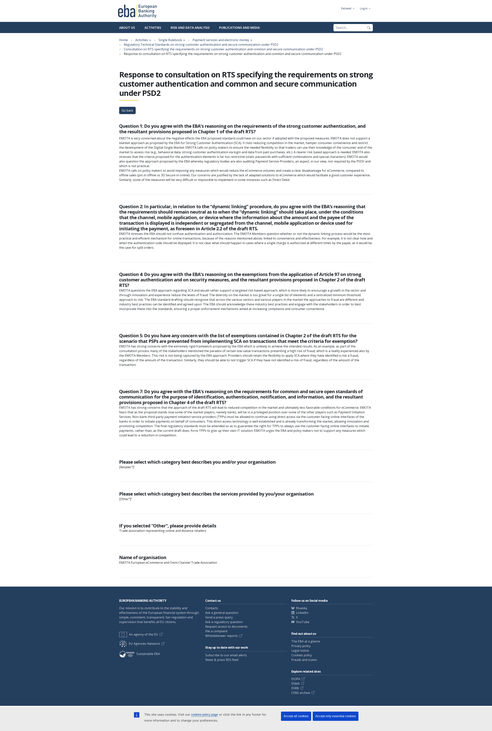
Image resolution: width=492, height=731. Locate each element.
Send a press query (219, 617)
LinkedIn (302, 613)
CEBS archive (300, 693)
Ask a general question (221, 613)
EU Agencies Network (144, 643)
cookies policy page (204, 714)
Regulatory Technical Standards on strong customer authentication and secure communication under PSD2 (201, 44)
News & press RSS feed (221, 660)
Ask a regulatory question (224, 622)
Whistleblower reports (221, 636)
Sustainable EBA (148, 654)
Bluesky (301, 608)
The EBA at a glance (305, 641)
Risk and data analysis (190, 28)
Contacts (211, 608)
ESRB (295, 688)
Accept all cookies (296, 716)
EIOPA (295, 679)
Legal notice (300, 650)
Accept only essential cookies (335, 716)
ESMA (295, 683)
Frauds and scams (304, 660)
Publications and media (239, 28)
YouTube (302, 622)
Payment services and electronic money (221, 40)
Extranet (346, 8)
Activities (153, 28)
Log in (363, 8)
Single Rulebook (170, 40)
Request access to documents (226, 626)
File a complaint (216, 631)
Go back (127, 110)
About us (127, 28)
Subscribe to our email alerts (226, 655)
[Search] (369, 27)
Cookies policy (301, 655)
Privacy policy (301, 646)
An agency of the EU (143, 634)
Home (123, 40)
